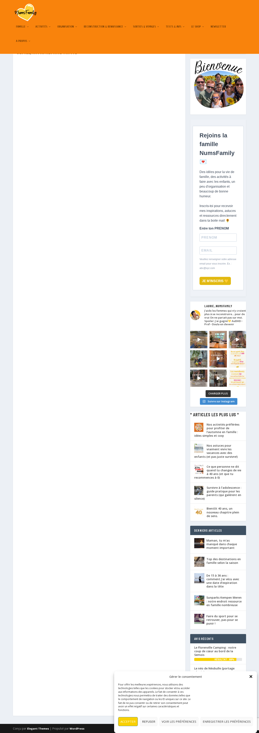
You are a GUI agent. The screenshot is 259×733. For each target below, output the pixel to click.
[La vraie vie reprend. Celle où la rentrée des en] (218, 339)
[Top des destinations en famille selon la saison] (199, 562)
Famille (20, 26)
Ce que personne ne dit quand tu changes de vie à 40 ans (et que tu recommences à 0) (217, 472)
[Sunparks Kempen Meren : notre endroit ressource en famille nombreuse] (199, 600)
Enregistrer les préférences (227, 721)
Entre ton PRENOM (214, 228)
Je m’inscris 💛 (215, 281)
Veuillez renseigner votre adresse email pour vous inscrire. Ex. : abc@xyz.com (218, 264)
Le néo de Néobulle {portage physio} (214, 670)
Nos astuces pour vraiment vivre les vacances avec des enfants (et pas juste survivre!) (216, 451)
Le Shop (196, 26)
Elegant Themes (38, 728)
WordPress (77, 728)
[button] (251, 677)
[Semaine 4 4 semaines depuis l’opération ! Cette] (218, 378)
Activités (41, 26)
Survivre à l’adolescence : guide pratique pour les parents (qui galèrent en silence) (217, 493)
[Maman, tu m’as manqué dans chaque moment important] (199, 543)
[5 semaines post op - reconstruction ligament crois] (198, 378)
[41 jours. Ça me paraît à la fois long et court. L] (237, 359)
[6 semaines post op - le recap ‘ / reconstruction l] (218, 359)
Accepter (128, 721)
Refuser (148, 721)
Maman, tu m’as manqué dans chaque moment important (221, 544)
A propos (21, 41)
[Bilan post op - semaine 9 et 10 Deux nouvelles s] (198, 339)
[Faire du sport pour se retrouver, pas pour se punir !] (199, 619)
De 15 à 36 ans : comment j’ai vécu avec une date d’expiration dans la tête (222, 581)
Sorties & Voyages (144, 26)
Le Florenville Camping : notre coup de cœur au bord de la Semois (215, 651)
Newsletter (218, 26)
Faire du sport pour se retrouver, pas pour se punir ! (222, 619)
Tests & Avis (173, 26)
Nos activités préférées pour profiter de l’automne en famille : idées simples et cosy (216, 430)
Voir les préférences (179, 721)
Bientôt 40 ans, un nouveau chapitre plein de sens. (223, 512)
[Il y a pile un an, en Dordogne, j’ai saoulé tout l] (198, 359)
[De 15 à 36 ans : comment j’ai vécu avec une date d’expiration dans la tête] (199, 578)
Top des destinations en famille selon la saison (223, 561)
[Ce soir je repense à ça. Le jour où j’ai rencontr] (237, 378)
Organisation (65, 26)
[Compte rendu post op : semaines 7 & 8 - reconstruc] (237, 339)
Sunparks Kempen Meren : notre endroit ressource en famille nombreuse (224, 601)
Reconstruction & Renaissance (103, 26)
